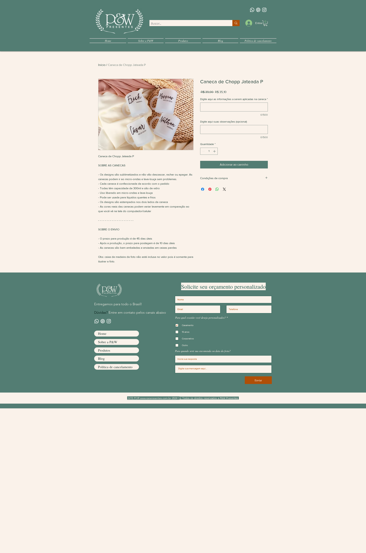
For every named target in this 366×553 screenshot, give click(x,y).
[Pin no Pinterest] (210, 189)
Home (102, 333)
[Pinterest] (258, 9)
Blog (101, 358)
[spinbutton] (208, 151)
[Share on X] (224, 189)
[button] (265, 23)
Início (101, 65)
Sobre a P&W (107, 342)
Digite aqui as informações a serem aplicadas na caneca (234, 99)
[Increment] (214, 151)
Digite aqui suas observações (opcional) (223, 121)
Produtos (104, 350)
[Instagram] (264, 9)
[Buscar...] (236, 23)
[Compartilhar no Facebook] (202, 189)
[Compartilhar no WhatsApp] (217, 189)
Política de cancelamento (115, 367)
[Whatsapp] (252, 9)
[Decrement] (203, 151)
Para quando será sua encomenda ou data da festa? (203, 351)
